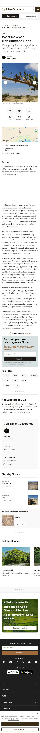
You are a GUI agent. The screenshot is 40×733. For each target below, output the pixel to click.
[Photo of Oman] (8, 520)
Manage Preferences (20, 729)
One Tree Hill (7, 570)
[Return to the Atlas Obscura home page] (13, 9)
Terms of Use (21, 364)
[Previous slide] (5, 82)
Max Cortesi (11, 58)
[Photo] (33, 485)
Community (7, 702)
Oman (17, 517)
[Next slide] (35, 82)
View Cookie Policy (13, 720)
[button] (10, 111)
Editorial (6, 690)
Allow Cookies (20, 724)
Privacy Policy (12, 364)
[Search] (33, 9)
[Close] (37, 713)
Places (5, 683)
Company (6, 708)
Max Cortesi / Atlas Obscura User (13, 103)
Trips (4, 696)
